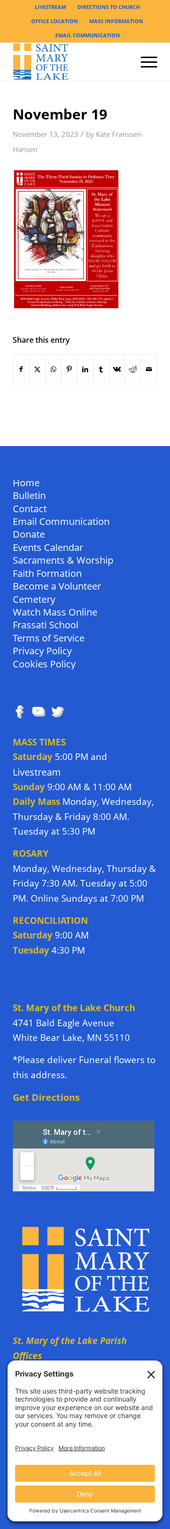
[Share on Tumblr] (101, 369)
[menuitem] (50, 7)
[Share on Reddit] (133, 369)
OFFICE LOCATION (54, 21)
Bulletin (29, 495)
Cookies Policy (44, 663)
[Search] (122, 62)
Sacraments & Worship (63, 560)
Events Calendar (48, 547)
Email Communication (61, 521)
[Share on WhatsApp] (53, 369)
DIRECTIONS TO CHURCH (108, 6)
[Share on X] (37, 369)
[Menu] (144, 62)
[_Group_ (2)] (70, 62)
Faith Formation (47, 573)
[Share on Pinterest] (69, 369)
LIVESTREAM (50, 6)
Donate (29, 534)
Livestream (37, 772)
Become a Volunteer (57, 585)
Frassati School (45, 624)
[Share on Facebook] (21, 369)
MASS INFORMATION (116, 21)
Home (26, 482)
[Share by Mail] (149, 369)
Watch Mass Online (55, 611)
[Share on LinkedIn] (85, 369)
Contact (30, 508)
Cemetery (34, 599)
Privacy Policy (42, 650)
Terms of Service (49, 637)
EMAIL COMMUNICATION (87, 35)
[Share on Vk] (117, 369)
